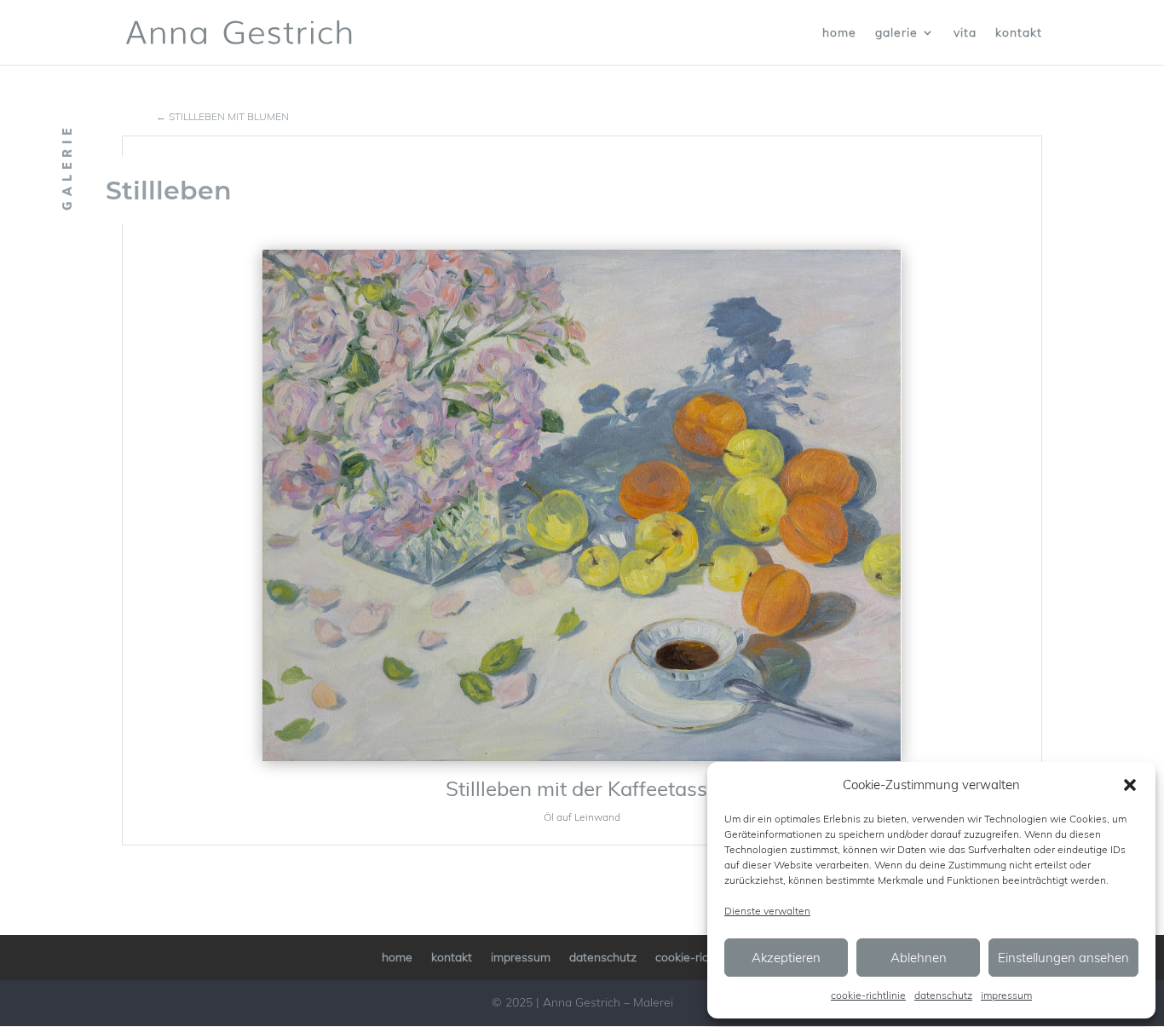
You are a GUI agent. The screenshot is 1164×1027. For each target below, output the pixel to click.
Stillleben (169, 190)
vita (965, 33)
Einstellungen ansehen (1063, 957)
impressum (1006, 995)
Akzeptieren (786, 957)
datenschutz (943, 995)
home (839, 33)
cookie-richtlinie (868, 995)
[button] (1129, 784)
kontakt (1018, 33)
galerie (896, 33)
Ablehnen (918, 957)
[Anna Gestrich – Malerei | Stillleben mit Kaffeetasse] (582, 505)
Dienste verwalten (767, 910)
